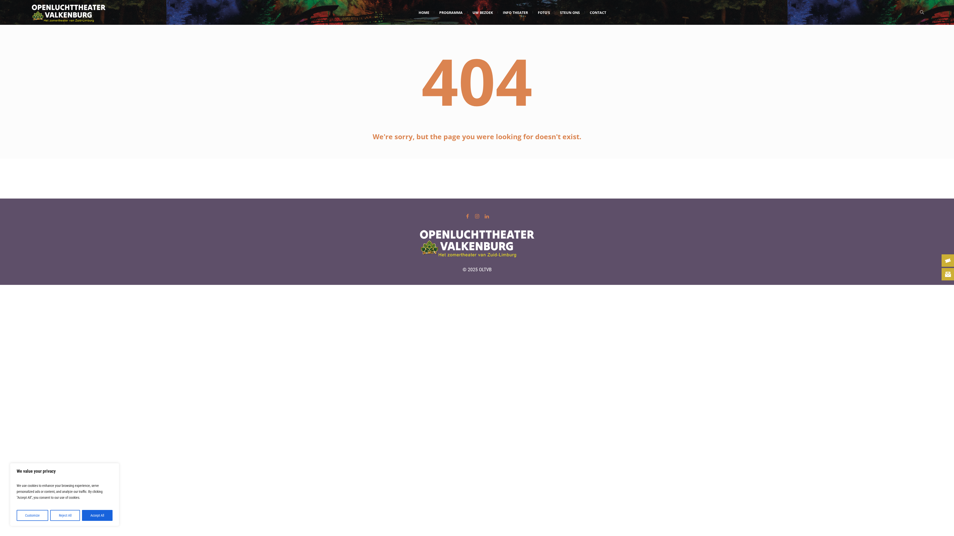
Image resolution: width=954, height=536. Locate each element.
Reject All (65, 515)
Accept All (97, 515)
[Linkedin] (487, 216)
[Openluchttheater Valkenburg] (477, 242)
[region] (64, 494)
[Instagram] (477, 216)
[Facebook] (467, 216)
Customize (32, 515)
